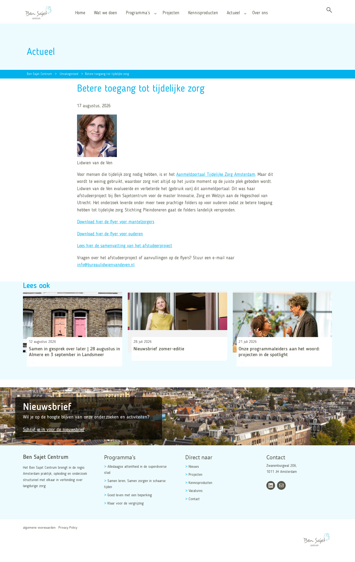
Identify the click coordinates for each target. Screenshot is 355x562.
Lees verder (36, 372)
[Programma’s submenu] (155, 13)
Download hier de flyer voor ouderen (110, 234)
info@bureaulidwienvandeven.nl (106, 265)
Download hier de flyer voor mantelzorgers (115, 222)
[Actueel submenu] (245, 13)
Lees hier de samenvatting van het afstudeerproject (124, 246)
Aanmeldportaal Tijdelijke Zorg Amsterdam (215, 175)
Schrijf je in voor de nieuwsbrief (54, 429)
